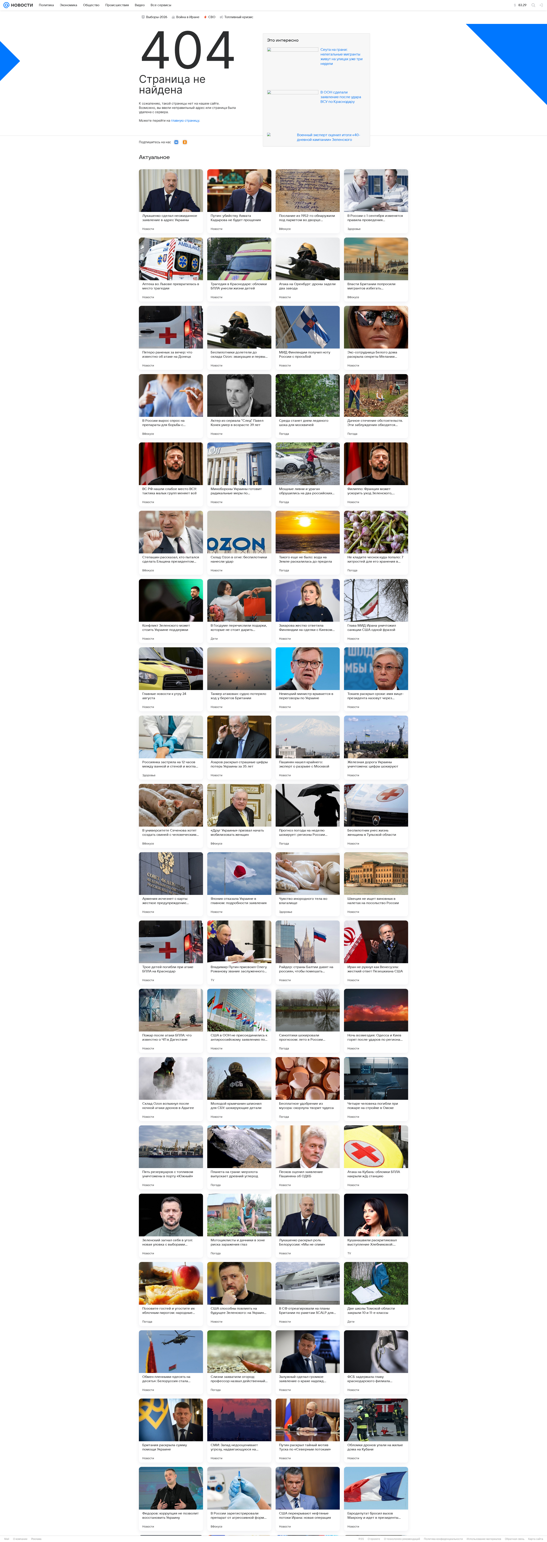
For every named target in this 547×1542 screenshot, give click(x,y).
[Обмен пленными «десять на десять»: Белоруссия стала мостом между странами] (171, 1362)
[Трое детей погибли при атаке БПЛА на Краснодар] (171, 953)
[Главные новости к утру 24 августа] (171, 679)
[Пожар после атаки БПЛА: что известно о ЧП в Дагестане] (171, 1021)
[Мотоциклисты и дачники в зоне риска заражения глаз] (239, 1226)
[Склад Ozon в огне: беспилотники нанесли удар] (239, 543)
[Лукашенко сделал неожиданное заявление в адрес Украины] (171, 201)
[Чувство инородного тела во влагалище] (308, 884)
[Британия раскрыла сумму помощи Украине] (171, 1431)
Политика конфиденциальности (443, 1539)
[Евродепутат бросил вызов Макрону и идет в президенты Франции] (376, 1499)
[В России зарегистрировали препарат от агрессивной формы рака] (239, 1499)
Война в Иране (187, 17)
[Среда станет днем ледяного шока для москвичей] (308, 406)
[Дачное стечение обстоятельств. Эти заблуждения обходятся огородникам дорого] (376, 406)
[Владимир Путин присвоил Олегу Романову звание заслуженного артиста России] (239, 953)
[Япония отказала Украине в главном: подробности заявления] (239, 884)
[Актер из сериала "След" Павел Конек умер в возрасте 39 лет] (239, 406)
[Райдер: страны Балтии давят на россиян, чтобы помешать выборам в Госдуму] (308, 953)
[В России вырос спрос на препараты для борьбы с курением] (171, 406)
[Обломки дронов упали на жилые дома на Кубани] (376, 1431)
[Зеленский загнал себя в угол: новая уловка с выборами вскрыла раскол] (171, 1226)
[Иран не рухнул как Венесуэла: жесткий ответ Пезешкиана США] (376, 953)
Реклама (36, 1539)
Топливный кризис (238, 17)
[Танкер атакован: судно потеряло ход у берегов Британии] (239, 679)
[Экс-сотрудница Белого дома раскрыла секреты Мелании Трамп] (376, 338)
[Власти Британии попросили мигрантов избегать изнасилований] (376, 270)
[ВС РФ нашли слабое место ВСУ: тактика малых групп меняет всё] (171, 474)
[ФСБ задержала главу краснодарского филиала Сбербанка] (376, 1362)
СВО (211, 17)
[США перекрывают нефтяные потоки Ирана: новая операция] (308, 1499)
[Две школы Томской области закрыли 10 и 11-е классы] (376, 1294)
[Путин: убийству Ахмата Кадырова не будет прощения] (239, 201)
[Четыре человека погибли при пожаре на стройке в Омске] (376, 1089)
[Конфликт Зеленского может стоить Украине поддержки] (171, 611)
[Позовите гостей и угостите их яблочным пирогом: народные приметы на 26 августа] (171, 1294)
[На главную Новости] (21, 5)
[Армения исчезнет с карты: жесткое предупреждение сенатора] (171, 884)
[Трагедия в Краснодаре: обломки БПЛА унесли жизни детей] (239, 270)
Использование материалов (484, 1539)
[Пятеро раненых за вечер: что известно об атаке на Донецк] (171, 338)
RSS (361, 1539)
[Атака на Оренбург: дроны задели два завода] (308, 270)
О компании (20, 1539)
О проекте (374, 1539)
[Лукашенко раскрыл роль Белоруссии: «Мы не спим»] (308, 1226)
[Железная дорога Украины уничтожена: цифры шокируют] (376, 748)
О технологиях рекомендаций (402, 1539)
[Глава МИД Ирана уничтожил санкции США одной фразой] (376, 611)
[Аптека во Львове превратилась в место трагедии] (171, 270)
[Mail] (6, 5)
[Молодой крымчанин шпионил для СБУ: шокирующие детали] (239, 1089)
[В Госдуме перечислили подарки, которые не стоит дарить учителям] (239, 611)
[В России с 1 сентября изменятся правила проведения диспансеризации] (376, 201)
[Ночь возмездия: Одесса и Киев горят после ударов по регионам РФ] (376, 1021)
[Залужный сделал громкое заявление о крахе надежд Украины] (308, 1362)
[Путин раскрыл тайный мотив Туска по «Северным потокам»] (308, 1431)
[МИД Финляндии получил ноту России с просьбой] (308, 338)
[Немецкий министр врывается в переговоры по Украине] (308, 679)
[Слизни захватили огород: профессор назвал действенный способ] (239, 1362)
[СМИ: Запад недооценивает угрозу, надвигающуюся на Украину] (239, 1431)
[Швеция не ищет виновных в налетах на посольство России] (376, 884)
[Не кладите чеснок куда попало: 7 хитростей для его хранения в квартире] (376, 543)
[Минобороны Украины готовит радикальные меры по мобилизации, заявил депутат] (239, 474)
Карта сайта (535, 1539)
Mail (6, 1539)
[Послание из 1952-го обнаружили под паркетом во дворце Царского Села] (308, 201)
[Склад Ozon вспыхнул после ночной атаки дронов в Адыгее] (171, 1089)
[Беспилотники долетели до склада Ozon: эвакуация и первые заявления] (239, 338)
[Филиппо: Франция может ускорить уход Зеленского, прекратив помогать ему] (376, 474)
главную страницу (185, 120)
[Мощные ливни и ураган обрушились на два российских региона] (308, 474)
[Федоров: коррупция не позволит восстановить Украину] (171, 1499)
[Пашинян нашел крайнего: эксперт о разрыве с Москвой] (308, 748)
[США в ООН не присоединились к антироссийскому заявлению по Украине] (239, 1021)
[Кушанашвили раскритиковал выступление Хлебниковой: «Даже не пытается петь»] (376, 1226)
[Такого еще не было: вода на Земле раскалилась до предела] (308, 543)
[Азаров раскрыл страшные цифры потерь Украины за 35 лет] (239, 748)
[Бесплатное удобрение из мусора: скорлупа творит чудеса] (308, 1089)
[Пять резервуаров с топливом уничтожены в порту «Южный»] (171, 1157)
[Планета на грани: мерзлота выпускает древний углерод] (239, 1157)
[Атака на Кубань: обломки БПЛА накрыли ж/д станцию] (376, 1157)
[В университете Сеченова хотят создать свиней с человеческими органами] (171, 816)
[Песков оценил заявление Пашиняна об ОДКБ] (308, 1157)
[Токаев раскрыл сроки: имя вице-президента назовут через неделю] (376, 679)
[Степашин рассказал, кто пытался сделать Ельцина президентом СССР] (171, 543)
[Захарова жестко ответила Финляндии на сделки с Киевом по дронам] (308, 611)
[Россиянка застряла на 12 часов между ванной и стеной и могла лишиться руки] (171, 748)
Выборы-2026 (156, 17)
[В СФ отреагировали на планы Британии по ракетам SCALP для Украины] (308, 1294)
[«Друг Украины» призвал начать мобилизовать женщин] (239, 816)
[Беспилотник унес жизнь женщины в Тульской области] (376, 816)
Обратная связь (514, 1539)
